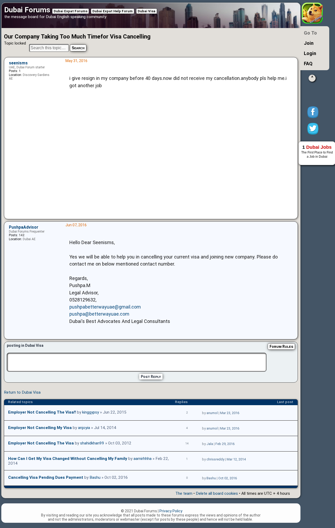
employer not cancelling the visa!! (42, 412)
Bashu (95, 477)
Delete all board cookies (217, 493)
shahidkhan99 (92, 443)
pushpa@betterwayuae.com (99, 314)
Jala (209, 444)
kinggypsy (90, 412)
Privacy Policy (170, 511)
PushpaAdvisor (23, 227)
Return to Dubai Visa (22, 392)
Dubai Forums (27, 10)
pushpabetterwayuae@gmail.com (105, 307)
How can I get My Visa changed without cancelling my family (67, 458)
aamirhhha (142, 458)
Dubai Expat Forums (70, 11)
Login (310, 53)
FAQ (308, 63)
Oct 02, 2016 (227, 478)
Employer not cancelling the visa (41, 443)
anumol (212, 413)
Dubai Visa (146, 11)
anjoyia (84, 427)
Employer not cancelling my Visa (40, 427)
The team (183, 493)
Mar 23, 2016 (229, 413)
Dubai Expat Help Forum (112, 11)
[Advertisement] (180, 161)
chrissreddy (215, 459)
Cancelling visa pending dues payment (45, 477)
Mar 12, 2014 (236, 459)
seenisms (18, 63)
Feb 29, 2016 (224, 444)
